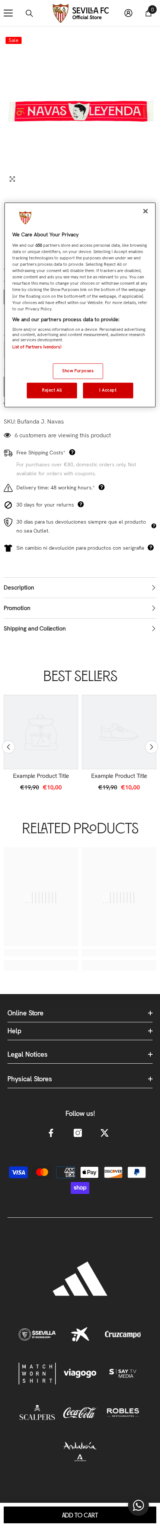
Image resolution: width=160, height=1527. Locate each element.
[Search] (29, 13)
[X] (104, 1133)
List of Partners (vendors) (36, 347)
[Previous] (8, 746)
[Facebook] (51, 1133)
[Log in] (128, 13)
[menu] (8, 13)
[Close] (145, 211)
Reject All (52, 390)
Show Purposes (77, 370)
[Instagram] (78, 1133)
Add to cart (80, 1515)
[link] (41, 776)
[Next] (151, 746)
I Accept (108, 390)
